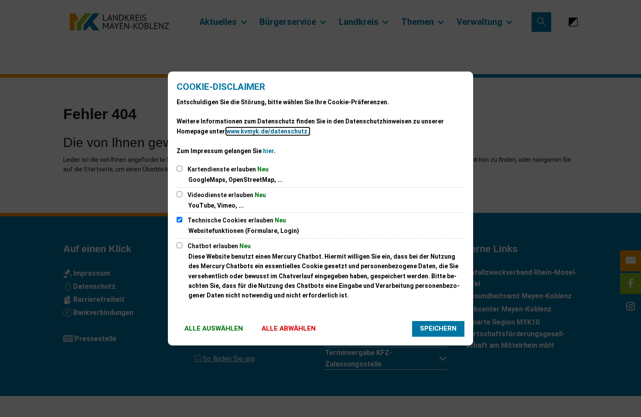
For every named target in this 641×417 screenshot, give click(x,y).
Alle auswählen (213, 328)
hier (268, 150)
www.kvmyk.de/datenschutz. (267, 131)
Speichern (438, 328)
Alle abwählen (289, 328)
